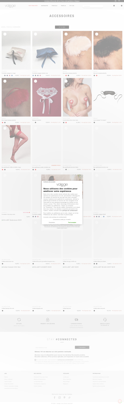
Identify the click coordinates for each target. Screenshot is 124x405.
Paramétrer (52, 222)
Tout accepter (72, 222)
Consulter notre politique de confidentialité (55, 217)
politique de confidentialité (69, 210)
